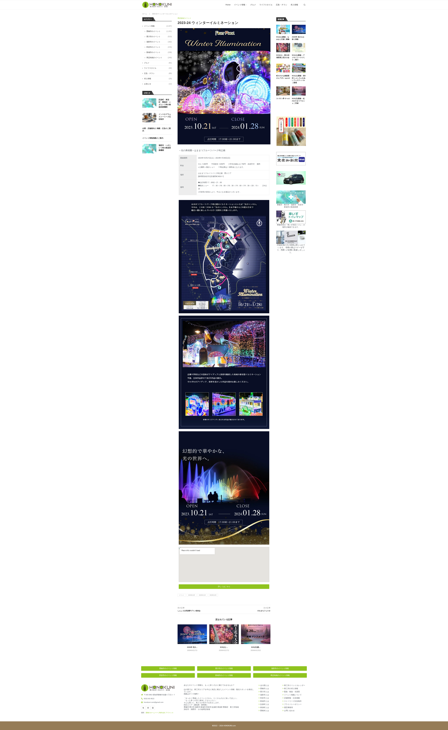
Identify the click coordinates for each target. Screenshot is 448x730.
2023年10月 (191, 595)
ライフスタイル (265, 5)
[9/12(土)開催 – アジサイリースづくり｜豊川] (299, 47)
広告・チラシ (281, 5)
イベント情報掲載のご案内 (152, 138)
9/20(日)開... (255, 647)
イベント (181, 595)
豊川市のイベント (159, 36)
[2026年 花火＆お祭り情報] (192, 634)
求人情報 (294, 5)
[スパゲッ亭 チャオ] (283, 91)
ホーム (144, 14)
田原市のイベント (159, 47)
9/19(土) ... (224, 647)
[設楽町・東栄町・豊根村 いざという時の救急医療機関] (149, 103)
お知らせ (158, 84)
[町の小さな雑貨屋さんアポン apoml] (283, 68)
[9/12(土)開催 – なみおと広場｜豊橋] (283, 29)
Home (228, 5)
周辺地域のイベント (159, 58)
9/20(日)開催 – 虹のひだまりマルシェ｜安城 (298, 101)
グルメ (253, 5)
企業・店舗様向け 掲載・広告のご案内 (156, 129)
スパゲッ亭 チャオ (283, 98)
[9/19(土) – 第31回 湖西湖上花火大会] (224, 634)
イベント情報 (239, 5)
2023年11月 (202, 595)
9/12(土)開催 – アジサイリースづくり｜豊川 (298, 57)
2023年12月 (213, 595)
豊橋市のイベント (159, 31)
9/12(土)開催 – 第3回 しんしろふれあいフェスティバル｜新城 (299, 79)
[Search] (304, 4)
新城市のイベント (159, 52)
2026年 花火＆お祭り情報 (298, 38)
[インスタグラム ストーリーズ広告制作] (149, 117)
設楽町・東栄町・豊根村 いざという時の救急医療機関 (165, 103)
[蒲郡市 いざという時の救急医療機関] (149, 148)
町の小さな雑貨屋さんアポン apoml (283, 77)
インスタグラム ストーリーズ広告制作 (165, 116)
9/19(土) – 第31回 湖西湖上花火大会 (282, 56)
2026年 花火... (192, 647)
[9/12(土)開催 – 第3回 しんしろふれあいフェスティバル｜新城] (299, 68)
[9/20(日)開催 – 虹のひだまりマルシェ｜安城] (255, 634)
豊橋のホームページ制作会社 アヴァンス (159, 713)
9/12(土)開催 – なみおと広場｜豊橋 (282, 38)
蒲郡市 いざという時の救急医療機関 (165, 147)
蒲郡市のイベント (159, 42)
